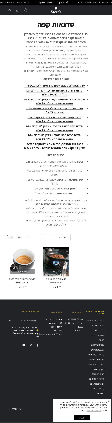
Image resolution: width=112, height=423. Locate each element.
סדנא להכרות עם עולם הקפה (22, 279)
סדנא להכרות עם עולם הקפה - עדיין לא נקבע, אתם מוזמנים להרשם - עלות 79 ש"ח (54, 101)
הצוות (101, 340)
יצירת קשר (99, 330)
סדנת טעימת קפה (72, 108)
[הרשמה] (9, 320)
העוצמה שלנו (97, 374)
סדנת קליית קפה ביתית (56, 279)
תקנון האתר (98, 369)
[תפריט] (103, 10)
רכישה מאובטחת (96, 364)
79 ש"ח (49, 112)
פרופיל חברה (98, 335)
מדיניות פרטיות (96, 378)
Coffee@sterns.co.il (45, 334)
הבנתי (82, 417)
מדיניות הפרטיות (94, 410)
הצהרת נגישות (97, 383)
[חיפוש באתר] (25, 10)
